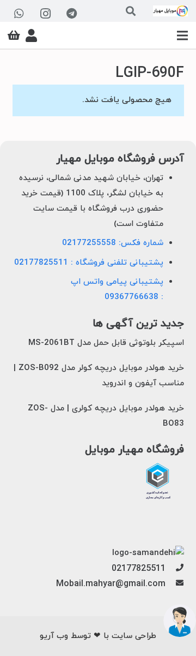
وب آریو (54, 636)
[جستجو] (131, 11)
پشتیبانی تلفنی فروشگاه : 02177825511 (88, 263)
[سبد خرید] (14, 35)
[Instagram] (45, 14)
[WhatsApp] (19, 14)
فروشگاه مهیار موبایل (134, 450)
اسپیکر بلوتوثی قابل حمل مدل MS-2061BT (106, 343)
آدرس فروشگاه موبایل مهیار (120, 159)
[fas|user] (31, 35)
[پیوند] (170, 10)
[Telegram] (71, 14)
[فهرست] (182, 35)
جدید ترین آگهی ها (138, 324)
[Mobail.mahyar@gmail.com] (174, 584)
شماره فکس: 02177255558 (112, 243)
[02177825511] (174, 568)
